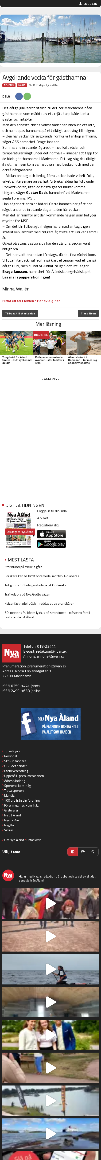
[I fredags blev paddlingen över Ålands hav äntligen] (50, 969)
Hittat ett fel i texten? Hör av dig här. (31, 301)
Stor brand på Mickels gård (23, 566)
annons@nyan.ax (50, 656)
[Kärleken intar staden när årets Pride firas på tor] (50, 903)
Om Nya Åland (14, 839)
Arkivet (42, 518)
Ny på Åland (12, 815)
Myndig (9, 795)
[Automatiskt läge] (72, 851)
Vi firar (8, 829)
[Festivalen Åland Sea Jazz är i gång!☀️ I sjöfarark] (50, 1002)
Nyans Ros (11, 820)
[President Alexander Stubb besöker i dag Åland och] (50, 1068)
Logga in (90, 3)
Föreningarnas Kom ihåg (21, 805)
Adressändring (14, 780)
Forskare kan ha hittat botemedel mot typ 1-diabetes (42, 575)
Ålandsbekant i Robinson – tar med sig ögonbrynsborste (82, 360)
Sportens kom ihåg (17, 785)
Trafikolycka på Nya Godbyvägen (27, 594)
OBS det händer (15, 765)
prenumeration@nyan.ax (46, 666)
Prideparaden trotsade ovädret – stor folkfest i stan (49, 360)
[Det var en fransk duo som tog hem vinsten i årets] (50, 1101)
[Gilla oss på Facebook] (50, 724)
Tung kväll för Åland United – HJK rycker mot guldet (17, 360)
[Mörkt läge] (93, 851)
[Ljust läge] (83, 851)
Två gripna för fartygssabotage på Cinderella (35, 585)
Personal (10, 755)
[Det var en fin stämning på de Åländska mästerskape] (50, 936)
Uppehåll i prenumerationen (24, 775)
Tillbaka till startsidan (20, 313)
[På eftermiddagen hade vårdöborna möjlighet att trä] (50, 1035)
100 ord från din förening (22, 800)
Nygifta (9, 825)
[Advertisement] (50, 432)
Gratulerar (11, 810)
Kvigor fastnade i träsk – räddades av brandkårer (39, 603)
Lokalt (22, 85)
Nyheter (9, 85)
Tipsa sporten (14, 790)
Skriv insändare (15, 760)
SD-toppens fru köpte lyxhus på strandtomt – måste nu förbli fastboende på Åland (47, 614)
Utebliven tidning (16, 770)
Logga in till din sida (52, 511)
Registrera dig (47, 525)
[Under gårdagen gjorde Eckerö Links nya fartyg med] (50, 1133)
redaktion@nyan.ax (51, 651)
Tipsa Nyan (88, 313)
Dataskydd (34, 839)
